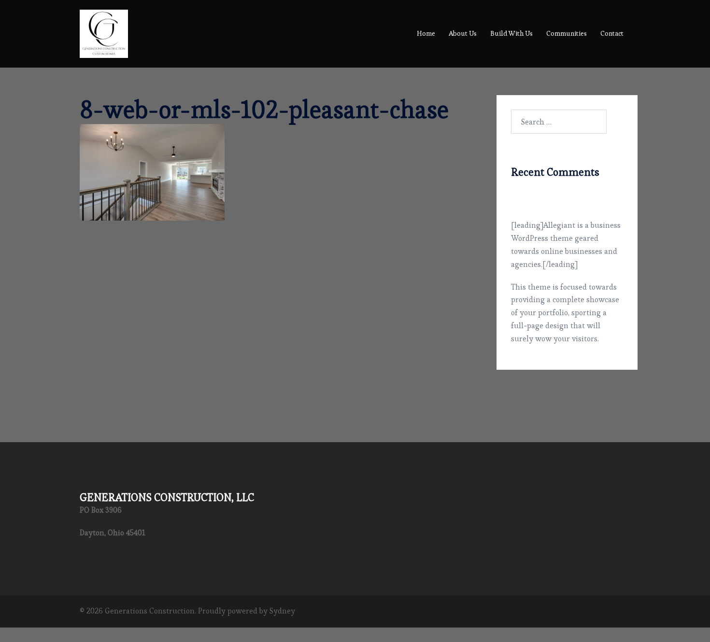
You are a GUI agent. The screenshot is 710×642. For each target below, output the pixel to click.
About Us (463, 33)
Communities (566, 33)
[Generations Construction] (104, 32)
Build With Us (511, 33)
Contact (612, 33)
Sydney (282, 611)
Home (426, 33)
